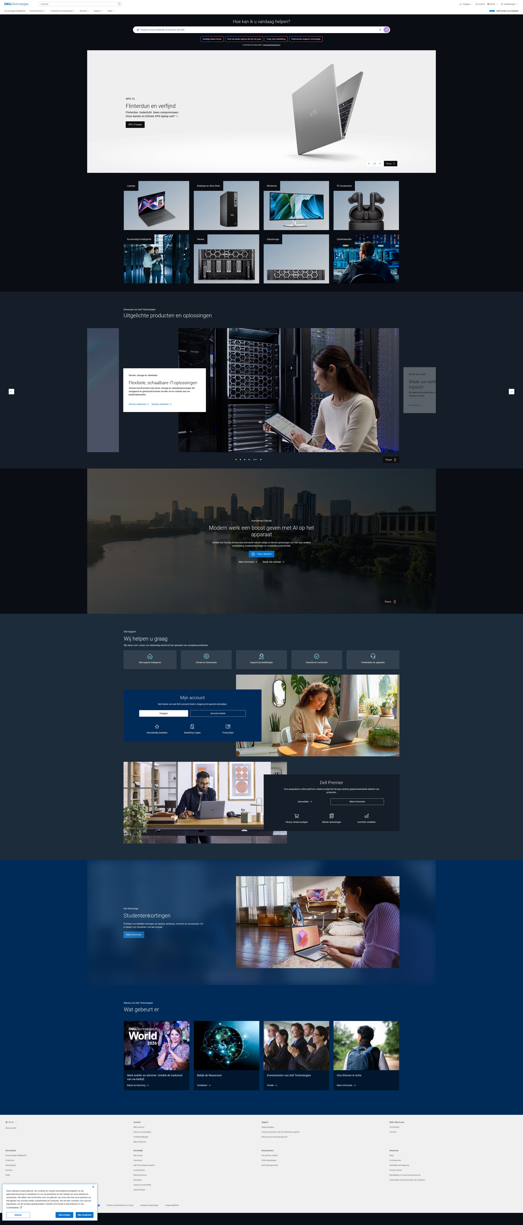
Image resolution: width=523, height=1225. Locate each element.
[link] (480, 4)
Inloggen (163, 713)
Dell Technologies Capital (143, 1165)
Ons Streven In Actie (349, 1075)
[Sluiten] (93, 1187)
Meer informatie (136, 122)
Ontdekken (202, 1085)
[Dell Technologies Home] (16, 4)
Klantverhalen (139, 1190)
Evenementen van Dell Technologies (289, 1075)
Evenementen (395, 1160)
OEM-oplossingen (269, 1160)
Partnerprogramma (270, 1165)
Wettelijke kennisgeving (399, 1165)
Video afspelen (264, 554)
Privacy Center (396, 1170)
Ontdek (270, 1085)
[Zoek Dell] (119, 4)
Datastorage (273, 239)
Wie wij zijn (137, 1155)
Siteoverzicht (10, 1128)
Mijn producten (139, 1142)
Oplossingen (10, 1165)
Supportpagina (268, 1127)
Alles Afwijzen (64, 1215)
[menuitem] (37, 11)
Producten (9, 1160)
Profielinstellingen (140, 1137)
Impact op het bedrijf (142, 1185)
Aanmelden (303, 801)
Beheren (18, 1215)
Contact (393, 1132)
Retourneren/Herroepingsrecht (275, 1137)
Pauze (389, 163)
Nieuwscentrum (140, 1175)
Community (394, 1127)
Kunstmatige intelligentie (139, 239)
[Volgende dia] (380, 163)
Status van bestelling (142, 1132)
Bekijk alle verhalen (272, 562)
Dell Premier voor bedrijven (507, 11)
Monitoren (272, 186)
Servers (200, 239)
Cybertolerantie (344, 239)
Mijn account (138, 1127)
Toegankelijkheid (172, 1205)
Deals (7, 1175)
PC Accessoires (344, 186)
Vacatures (137, 1160)
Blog (391, 1155)
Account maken (218, 713)
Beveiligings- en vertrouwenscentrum (405, 1175)
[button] (466, 4)
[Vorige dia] (369, 163)
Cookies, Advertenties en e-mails (119, 1205)
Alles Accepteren (84, 1215)
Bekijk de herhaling (136, 1085)
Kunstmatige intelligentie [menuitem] (14, 11)
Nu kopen (157, 122)
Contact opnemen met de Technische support (281, 1132)
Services (8, 1170)
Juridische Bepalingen (149, 1205)
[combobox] (80, 4)
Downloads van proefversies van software (407, 1180)
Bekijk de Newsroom (209, 1075)
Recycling (137, 1180)
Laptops (131, 186)
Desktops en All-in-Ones (208, 186)
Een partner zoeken (270, 1155)
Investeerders (139, 1170)
